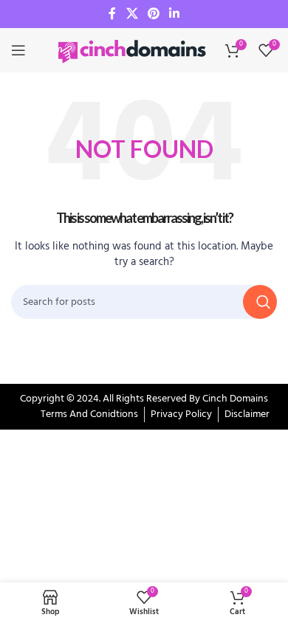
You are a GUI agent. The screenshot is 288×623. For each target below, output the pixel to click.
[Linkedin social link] (175, 14)
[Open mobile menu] (18, 50)
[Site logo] (132, 50)
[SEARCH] (260, 302)
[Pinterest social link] (153, 14)
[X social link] (132, 14)
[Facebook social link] (112, 14)
